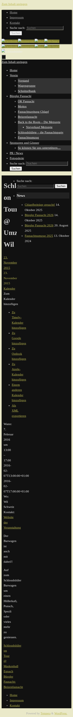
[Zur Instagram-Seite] (26, 41)
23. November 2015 (10, 262)
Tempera (45, 713)
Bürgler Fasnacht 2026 (39, 215)
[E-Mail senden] (39, 41)
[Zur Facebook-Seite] (10, 41)
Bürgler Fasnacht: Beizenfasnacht (13, 682)
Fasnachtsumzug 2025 (39, 235)
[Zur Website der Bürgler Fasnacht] (51, 41)
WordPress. (60, 713)
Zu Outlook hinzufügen (19, 353)
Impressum (17, 17)
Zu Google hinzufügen (19, 338)
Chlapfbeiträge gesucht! (40, 204)
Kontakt (15, 22)
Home (13, 12)
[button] (11, 299)
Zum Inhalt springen (14, 4)
